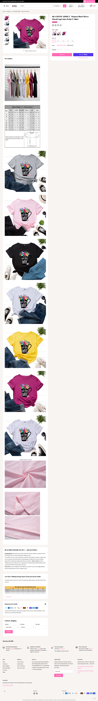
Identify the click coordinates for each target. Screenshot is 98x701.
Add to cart (62, 54)
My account (81, 6)
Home (4, 11)
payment (90, 648)
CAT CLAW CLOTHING (8, 685)
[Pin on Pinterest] (55, 25)
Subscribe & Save (90, 1)
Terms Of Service (21, 666)
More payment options (83, 57)
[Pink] (59, 33)
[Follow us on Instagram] (37, 693)
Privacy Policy (20, 661)
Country (7, 624)
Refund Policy (20, 663)
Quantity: (54, 49)
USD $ (4, 691)
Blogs (4, 672)
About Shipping (6, 666)
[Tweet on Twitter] (58, 25)
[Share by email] (61, 25)
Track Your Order (21, 668)
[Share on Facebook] (53, 25)
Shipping (12, 648)
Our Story (5, 670)
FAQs (4, 661)
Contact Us (62, 648)
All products (8, 11)
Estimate (9, 631)
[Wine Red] (64, 33)
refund (38, 648)
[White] (54, 33)
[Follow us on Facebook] (34, 693)
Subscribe (58, 675)
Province (22, 624)
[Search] (64, 5)
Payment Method (6, 668)
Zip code (38, 624)
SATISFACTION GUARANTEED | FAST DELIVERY (13, 1)
